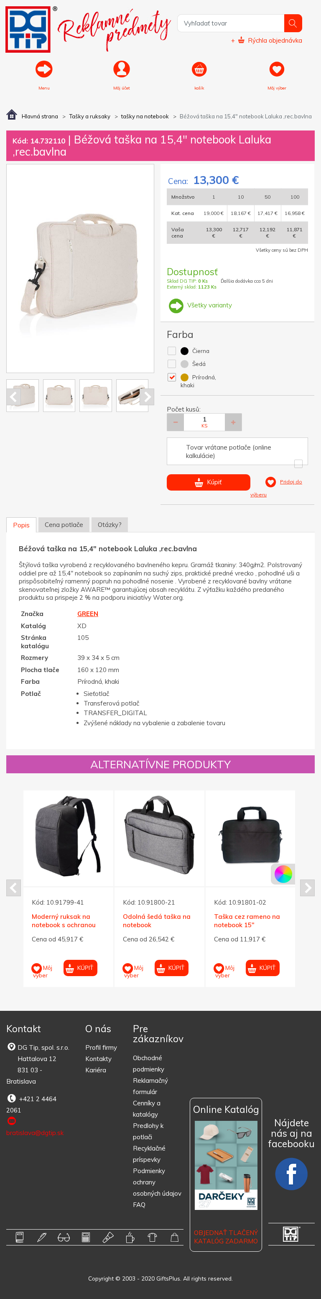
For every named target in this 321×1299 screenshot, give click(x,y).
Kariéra (95, 1070)
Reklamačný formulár (150, 1086)
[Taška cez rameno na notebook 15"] (251, 835)
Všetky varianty (209, 305)
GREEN (87, 614)
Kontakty (98, 1059)
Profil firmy (101, 1047)
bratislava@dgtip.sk (35, 1133)
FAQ (139, 1205)
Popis (21, 525)
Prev (13, 397)
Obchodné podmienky (148, 1063)
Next (147, 397)
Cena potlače (64, 525)
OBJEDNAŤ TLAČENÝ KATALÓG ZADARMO (226, 1237)
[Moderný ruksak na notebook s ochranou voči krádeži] (68, 835)
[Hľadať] (293, 23)
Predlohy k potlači (148, 1131)
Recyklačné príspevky (149, 1153)
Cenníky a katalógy (146, 1108)
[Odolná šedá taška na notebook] (159, 835)
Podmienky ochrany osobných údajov (157, 1182)
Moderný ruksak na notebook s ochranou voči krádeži (64, 925)
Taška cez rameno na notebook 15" (247, 921)
